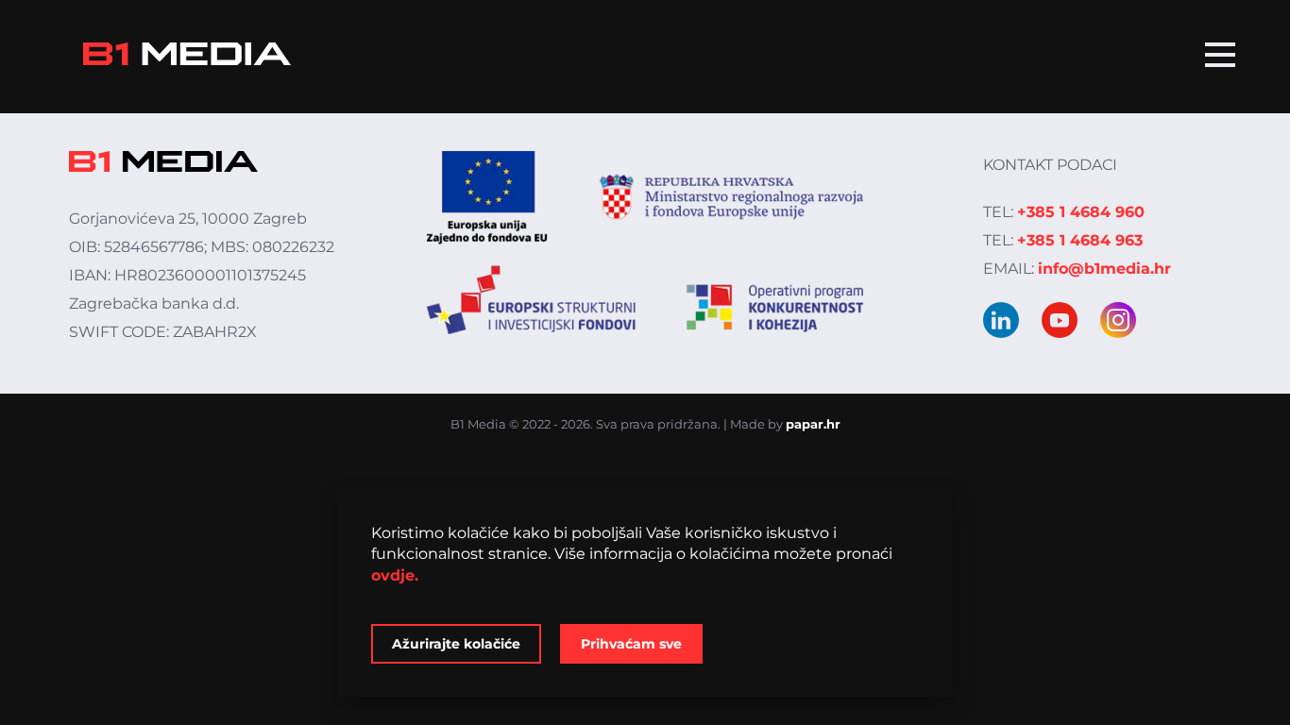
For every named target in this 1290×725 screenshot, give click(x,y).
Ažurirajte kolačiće (456, 643)
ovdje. (394, 575)
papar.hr (813, 423)
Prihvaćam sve (631, 643)
